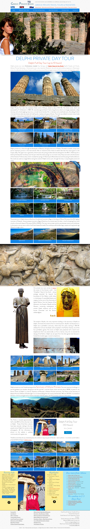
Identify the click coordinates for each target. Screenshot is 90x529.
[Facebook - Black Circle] (9, 502)
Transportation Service (15, 517)
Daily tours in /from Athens (16, 520)
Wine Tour (70, 494)
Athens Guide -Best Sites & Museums (42, 512)
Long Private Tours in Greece (17, 519)
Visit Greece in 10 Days (39, 524)
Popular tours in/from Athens (61, 7)
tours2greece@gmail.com (73, 522)
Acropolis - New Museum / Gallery (41, 514)
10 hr (65, 428)
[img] (45, 427)
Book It (68, 432)
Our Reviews (13, 514)
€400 (70, 428)
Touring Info (13, 512)
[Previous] (7, 33)
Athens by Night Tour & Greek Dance (42, 515)
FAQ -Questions (14, 515)
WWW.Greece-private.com (73, 520)
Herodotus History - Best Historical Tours (43, 519)
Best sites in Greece (72, 7)
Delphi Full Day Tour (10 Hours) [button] (68, 423)
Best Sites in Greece (15, 522)
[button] (22, 124)
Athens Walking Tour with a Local (41, 517)
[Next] (82, 33)
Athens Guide (38, 7)
